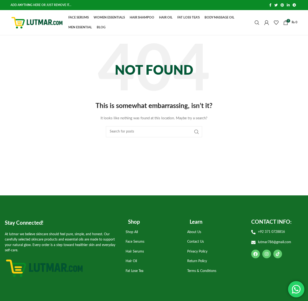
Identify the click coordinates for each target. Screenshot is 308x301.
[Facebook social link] (270, 5)
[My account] (266, 22)
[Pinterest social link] (282, 5)
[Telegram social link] (294, 5)
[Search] (257, 22)
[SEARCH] (196, 131)
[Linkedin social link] (288, 5)
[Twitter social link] (276, 5)
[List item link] (153, 232)
